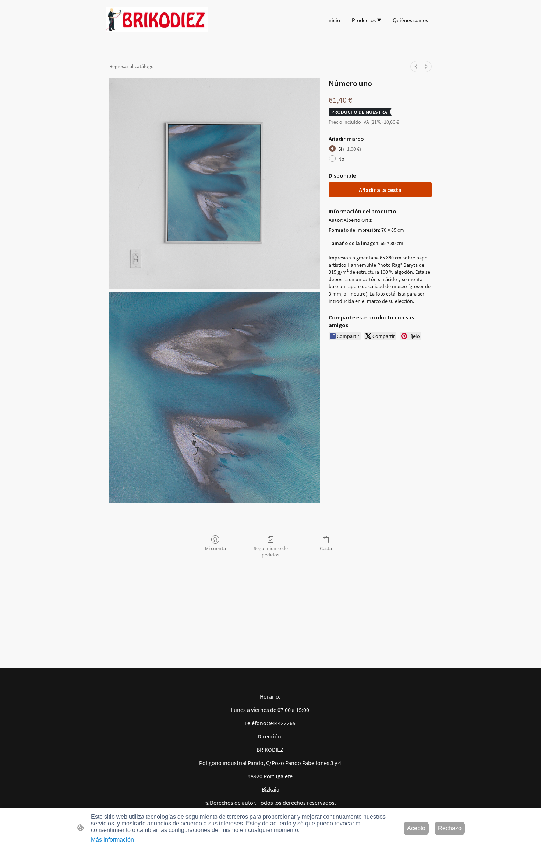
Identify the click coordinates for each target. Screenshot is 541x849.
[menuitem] (416, 66)
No (341, 159)
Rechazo (450, 828)
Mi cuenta (215, 548)
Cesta (326, 548)
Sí (349, 149)
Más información (112, 839)
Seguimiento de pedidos (271, 551)
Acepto (416, 828)
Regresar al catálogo (131, 66)
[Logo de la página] (157, 19)
